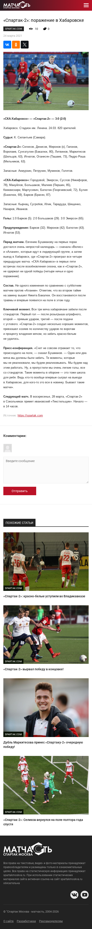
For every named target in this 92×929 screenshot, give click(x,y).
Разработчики (26, 921)
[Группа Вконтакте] (74, 895)
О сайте (8, 921)
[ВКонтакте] (7, 44)
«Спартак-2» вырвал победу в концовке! (33, 669)
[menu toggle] (86, 5)
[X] (25, 44)
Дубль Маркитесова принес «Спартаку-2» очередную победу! (43, 745)
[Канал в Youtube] (85, 895)
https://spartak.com (30, 415)
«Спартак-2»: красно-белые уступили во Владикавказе (44, 596)
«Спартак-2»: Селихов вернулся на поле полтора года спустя (43, 822)
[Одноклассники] (16, 44)
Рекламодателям (51, 921)
